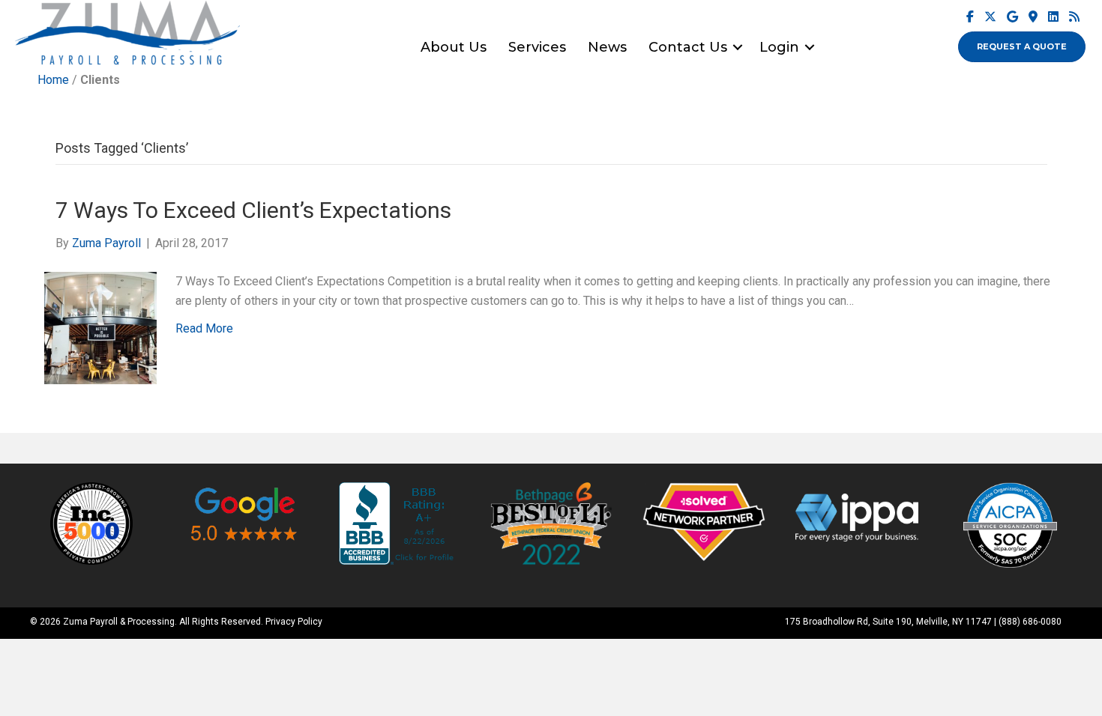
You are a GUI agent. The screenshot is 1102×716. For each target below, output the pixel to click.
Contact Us (687, 47)
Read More (204, 328)
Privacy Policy (293, 621)
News (607, 47)
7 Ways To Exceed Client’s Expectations (253, 210)
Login (779, 47)
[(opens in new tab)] (91, 522)
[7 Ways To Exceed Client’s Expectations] (100, 327)
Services (537, 47)
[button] (737, 47)
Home (53, 80)
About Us (454, 47)
